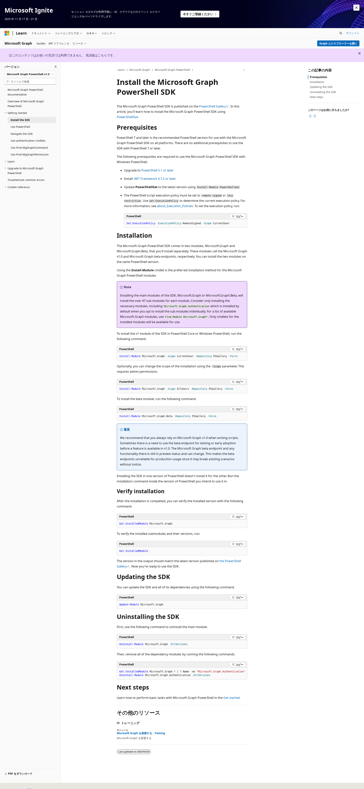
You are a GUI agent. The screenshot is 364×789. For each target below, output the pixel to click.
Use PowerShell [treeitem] (20, 127)
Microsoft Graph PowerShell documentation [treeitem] (25, 92)
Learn (121, 70)
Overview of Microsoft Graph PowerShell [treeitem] (26, 103)
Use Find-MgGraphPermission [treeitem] (30, 154)
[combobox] (30, 74)
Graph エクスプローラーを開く (338, 43)
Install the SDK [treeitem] (20, 120)
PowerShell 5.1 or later (157, 170)
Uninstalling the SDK (323, 92)
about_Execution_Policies (175, 206)
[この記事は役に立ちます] (310, 116)
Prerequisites (318, 77)
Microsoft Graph (139, 70)
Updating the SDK (321, 87)
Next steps (316, 97)
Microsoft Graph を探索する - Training (141, 733)
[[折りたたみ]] (55, 67)
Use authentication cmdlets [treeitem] (28, 140)
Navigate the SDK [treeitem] (22, 134)
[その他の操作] (244, 70)
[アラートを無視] (356, 8)
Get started (231, 698)
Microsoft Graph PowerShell (172, 70)
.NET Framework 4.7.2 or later (154, 179)
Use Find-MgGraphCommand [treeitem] (29, 147)
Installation (317, 82)
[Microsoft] (7, 33)
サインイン (352, 33)
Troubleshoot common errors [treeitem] (26, 180)
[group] (182, 673)
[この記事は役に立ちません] (314, 116)
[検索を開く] (341, 33)
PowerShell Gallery (212, 106)
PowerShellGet (127, 117)
